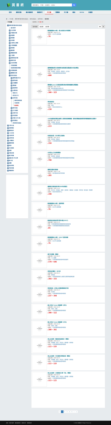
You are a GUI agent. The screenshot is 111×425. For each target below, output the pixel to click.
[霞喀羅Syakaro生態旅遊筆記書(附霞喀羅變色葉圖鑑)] (39, 91)
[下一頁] (74, 411)
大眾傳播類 (14, 45)
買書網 (79, 423)
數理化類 (13, 60)
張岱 (57, 342)
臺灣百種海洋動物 (53, 169)
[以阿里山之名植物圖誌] (39, 159)
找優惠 (90, 12)
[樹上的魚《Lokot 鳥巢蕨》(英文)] (39, 311)
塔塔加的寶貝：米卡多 (54, 271)
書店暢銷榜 (29, 12)
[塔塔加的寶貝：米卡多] (39, 278)
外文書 (66, 12)
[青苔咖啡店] (39, 108)
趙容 (62, 190)
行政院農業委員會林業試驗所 (60, 259)
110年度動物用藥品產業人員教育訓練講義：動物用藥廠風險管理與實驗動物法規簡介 (72, 118)
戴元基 (58, 122)
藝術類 (12, 50)
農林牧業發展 (18, 100)
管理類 (12, 38)
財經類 (12, 35)
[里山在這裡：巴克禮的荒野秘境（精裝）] (39, 362)
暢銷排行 (40, 12)
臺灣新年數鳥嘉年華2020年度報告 (57, 186)
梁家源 (58, 71)
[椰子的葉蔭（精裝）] (39, 260)
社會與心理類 (14, 43)
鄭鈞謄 (66, 342)
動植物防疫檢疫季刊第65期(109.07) (58, 220)
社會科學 (11, 135)
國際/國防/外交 (17, 78)
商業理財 (11, 128)
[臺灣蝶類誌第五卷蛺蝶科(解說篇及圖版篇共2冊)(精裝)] (39, 74)
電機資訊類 (14, 53)
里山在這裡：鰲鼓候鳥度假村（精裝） (59, 339)
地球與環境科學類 (16, 68)
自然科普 (11, 138)
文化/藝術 (15, 110)
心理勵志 (11, 140)
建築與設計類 (14, 58)
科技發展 (15, 115)
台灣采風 (15, 90)
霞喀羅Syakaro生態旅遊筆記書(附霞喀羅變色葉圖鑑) (63, 85)
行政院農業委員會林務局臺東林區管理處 (63, 141)
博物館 (14, 85)
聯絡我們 (29, 423)
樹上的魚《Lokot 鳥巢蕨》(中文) (57, 322)
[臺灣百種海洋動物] (39, 176)
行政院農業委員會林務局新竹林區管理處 (63, 90)
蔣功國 (86, 190)
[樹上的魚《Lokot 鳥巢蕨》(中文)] (39, 328)
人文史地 (11, 133)
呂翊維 (76, 190)
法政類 (12, 40)
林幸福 (53, 139)
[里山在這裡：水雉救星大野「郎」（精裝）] (39, 379)
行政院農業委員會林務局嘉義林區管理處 (63, 158)
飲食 (10, 145)
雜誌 (73, 12)
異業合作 (24, 423)
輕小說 (11, 160)
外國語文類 (14, 33)
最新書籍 (35, 26)
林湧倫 (58, 190)
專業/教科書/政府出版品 (15, 25)
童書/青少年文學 (13, 158)
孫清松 (53, 292)
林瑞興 (91, 190)
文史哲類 (13, 30)
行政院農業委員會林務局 (59, 73)
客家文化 (15, 93)
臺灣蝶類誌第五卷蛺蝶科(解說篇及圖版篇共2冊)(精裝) (63, 68)
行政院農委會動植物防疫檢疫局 (61, 225)
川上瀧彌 (54, 258)
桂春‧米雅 (54, 309)
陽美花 (58, 139)
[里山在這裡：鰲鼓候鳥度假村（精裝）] (39, 345)
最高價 (47, 26)
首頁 (10, 12)
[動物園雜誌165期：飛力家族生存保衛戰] (39, 37)
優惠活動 (19, 12)
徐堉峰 (53, 71)
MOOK (82, 12)
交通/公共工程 (16, 118)
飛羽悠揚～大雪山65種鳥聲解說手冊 (58, 288)
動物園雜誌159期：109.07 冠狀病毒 (58, 237)
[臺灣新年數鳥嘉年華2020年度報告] (39, 193)
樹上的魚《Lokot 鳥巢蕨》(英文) (57, 305)
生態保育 (16, 103)
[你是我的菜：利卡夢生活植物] (39, 142)
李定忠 (61, 342)
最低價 (41, 26)
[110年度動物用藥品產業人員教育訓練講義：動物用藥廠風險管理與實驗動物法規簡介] (39, 125)
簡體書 (58, 12)
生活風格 (11, 148)
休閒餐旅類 (14, 70)
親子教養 (11, 155)
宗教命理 (11, 153)
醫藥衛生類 (14, 73)
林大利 (53, 190)
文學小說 (11, 125)
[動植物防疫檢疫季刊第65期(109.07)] (39, 227)
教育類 (12, 48)
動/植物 (16, 105)
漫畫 (10, 163)
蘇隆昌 (53, 275)
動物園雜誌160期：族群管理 (56, 203)
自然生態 (15, 98)
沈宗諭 (68, 71)
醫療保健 (11, 143)
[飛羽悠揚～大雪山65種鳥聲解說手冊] (39, 294)
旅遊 (10, 150)
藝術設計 (11, 130)
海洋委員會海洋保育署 (58, 173)
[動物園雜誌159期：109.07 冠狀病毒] (39, 244)
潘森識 (71, 190)
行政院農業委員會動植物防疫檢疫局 (61, 224)
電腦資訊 (11, 170)
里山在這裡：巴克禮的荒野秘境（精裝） (59, 356)
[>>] (76, 411)
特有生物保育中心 (57, 107)
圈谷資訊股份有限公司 (57, 88)
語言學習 (11, 165)
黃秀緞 (71, 342)
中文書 (49, 12)
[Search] (74, 4)
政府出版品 (14, 75)
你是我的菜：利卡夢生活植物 (56, 135)
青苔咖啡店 (51, 101)
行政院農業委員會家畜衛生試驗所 (61, 124)
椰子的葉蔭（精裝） (53, 254)
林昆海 (81, 190)
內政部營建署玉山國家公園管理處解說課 (63, 276)
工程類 (12, 55)
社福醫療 (15, 83)
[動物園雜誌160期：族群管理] (39, 210)
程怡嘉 (58, 156)
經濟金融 (15, 80)
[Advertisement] (68, 55)
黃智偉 (63, 71)
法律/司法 (15, 113)
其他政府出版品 (17, 123)
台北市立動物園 (57, 34)
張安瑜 (66, 190)
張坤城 (53, 156)
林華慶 (53, 342)
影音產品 (15, 120)
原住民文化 (16, 95)
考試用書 (11, 168)
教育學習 (15, 88)
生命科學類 (14, 63)
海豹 (52, 105)
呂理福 (53, 122)
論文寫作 (13, 28)
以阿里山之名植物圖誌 (54, 152)
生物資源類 (14, 65)
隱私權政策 (18, 423)
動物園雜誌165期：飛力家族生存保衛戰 (59, 30)
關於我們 (11, 423)
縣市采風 (15, 108)
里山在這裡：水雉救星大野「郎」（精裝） (60, 373)
